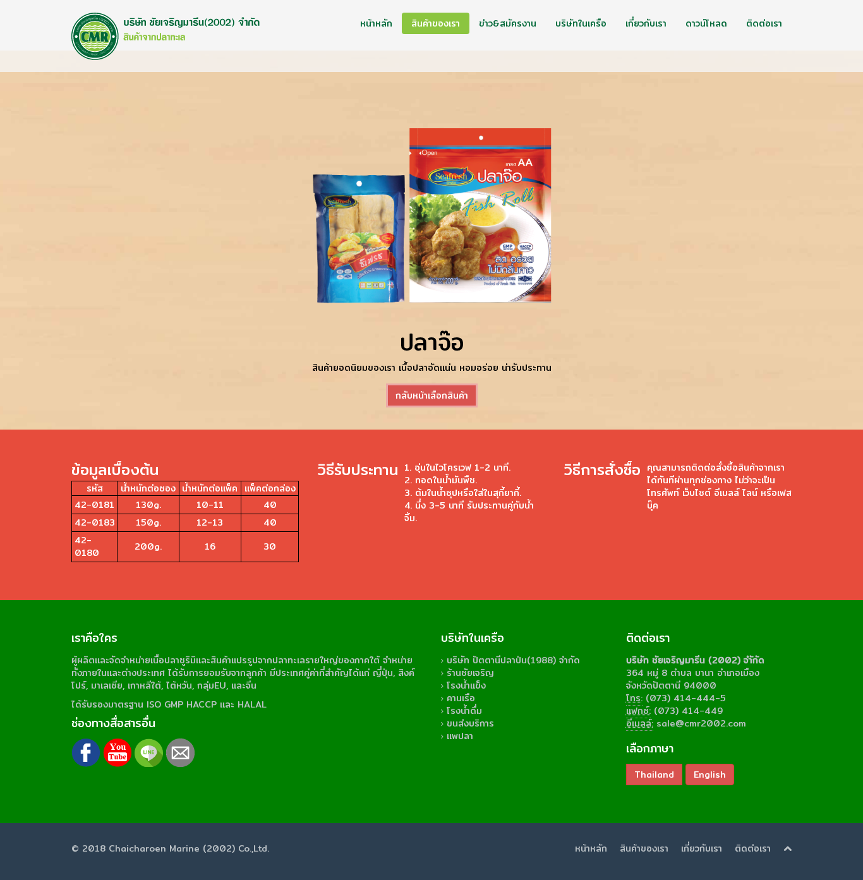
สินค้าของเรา (435, 23)
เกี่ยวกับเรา (646, 23)
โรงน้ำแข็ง (466, 685)
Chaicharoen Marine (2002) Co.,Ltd (188, 848)
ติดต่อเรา (764, 23)
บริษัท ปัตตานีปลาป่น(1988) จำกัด (513, 660)
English (710, 774)
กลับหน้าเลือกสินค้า (431, 395)
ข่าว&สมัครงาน (507, 23)
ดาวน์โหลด (706, 23)
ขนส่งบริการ (470, 723)
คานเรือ (461, 698)
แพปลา (460, 736)
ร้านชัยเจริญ (470, 673)
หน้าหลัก (376, 23)
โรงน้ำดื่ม (464, 711)
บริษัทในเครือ (581, 23)
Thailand (654, 774)
